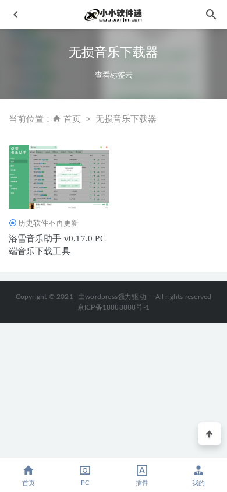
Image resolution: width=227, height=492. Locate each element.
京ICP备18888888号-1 (113, 307)
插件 (142, 483)
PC (85, 483)
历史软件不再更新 (48, 223)
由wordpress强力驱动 (112, 296)
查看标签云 (114, 75)
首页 (72, 119)
